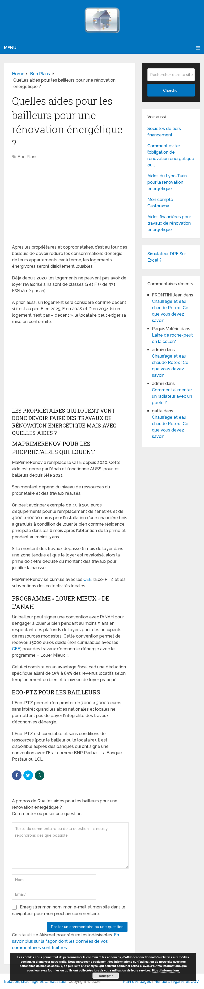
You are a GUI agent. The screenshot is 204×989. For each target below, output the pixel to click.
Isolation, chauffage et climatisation (35, 981)
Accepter (106, 975)
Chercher (171, 90)
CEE (87, 579)
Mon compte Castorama (160, 202)
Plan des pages (137, 981)
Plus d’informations (166, 970)
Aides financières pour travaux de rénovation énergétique (169, 223)
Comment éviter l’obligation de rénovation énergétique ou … (170, 155)
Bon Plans (27, 156)
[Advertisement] (70, 204)
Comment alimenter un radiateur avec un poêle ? (172, 396)
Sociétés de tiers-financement (165, 131)
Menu (10, 47)
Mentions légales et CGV (176, 981)
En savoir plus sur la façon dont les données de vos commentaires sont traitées (65, 941)
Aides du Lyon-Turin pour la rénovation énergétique (167, 182)
